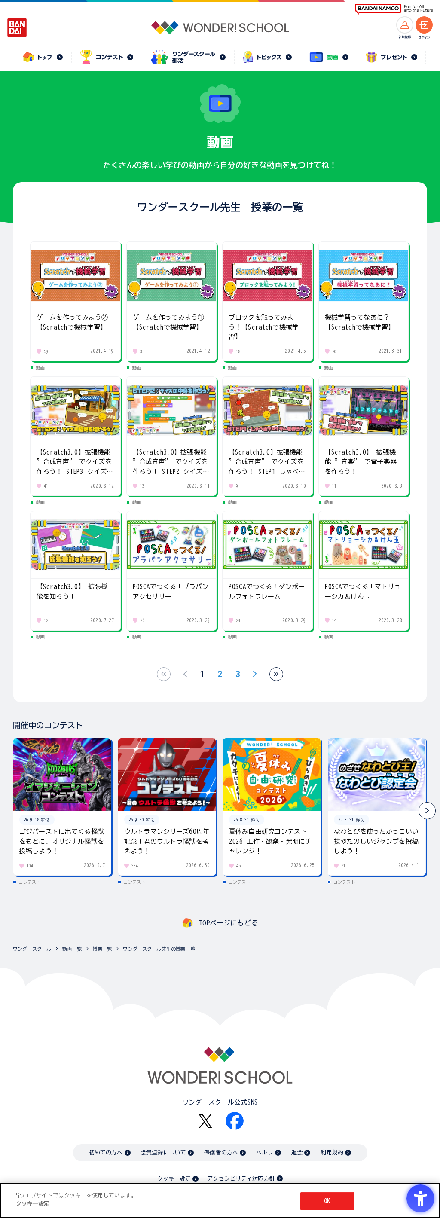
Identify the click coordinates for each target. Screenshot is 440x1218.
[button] (427, 810)
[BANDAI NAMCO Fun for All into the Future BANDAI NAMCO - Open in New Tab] (394, 9)
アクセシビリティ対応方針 (241, 1178)
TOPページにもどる (228, 922)
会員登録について (163, 1152)
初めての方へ (106, 1152)
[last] (276, 674)
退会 (296, 1152)
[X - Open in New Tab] (205, 1121)
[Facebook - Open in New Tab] (235, 1121)
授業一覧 (102, 948)
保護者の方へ (221, 1152)
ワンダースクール (32, 948)
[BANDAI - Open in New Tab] (17, 27)
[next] (255, 674)
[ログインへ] (424, 25)
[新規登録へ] (404, 25)
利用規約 (332, 1152)
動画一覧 (72, 948)
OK (327, 1201)
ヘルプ (264, 1152)
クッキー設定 (174, 1178)
